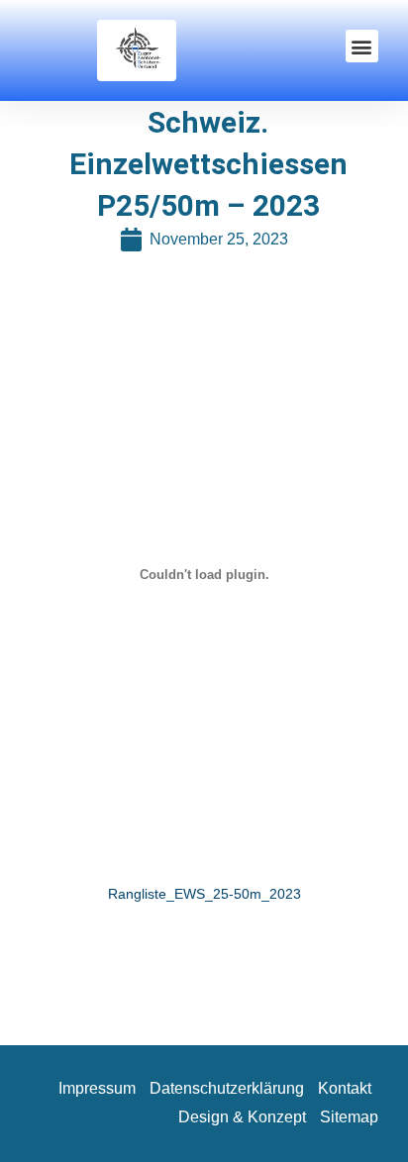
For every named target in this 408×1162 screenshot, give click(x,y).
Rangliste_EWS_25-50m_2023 (204, 894)
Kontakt (344, 1088)
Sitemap (349, 1117)
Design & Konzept (242, 1117)
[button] (362, 46)
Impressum (97, 1088)
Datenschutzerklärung (227, 1088)
